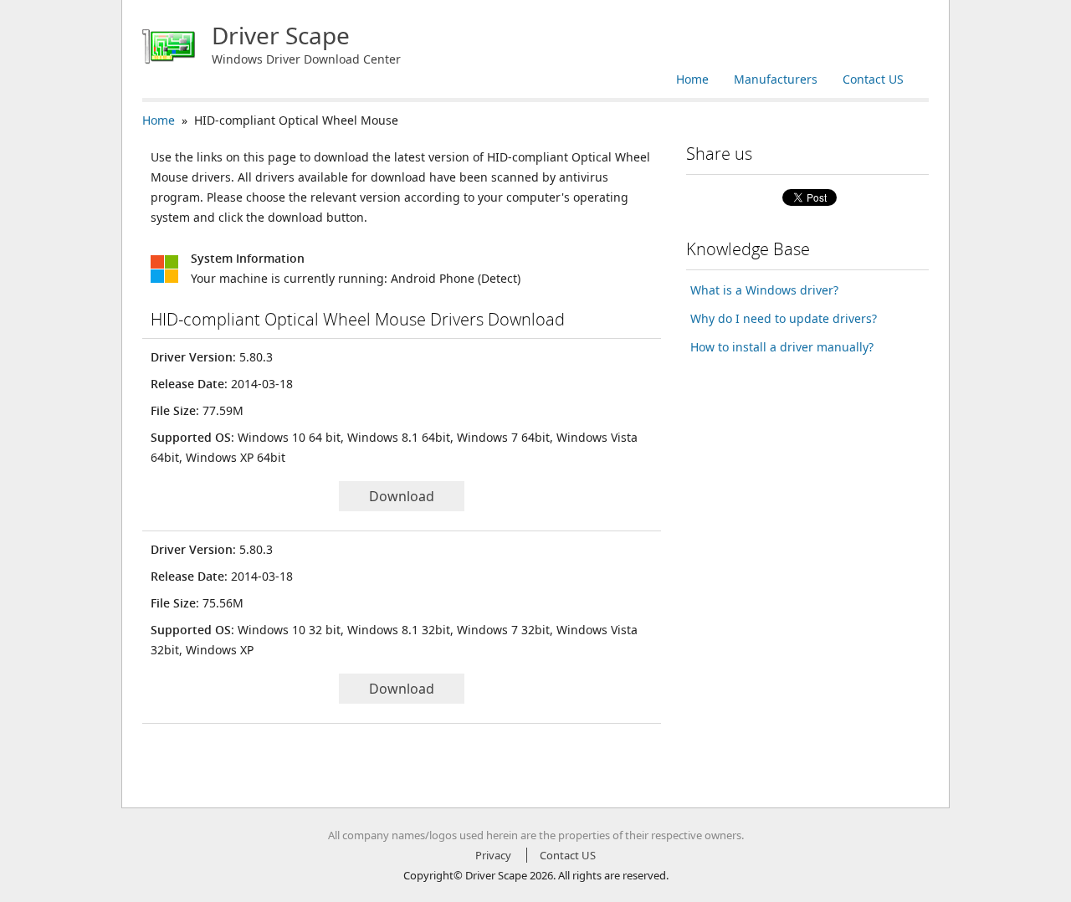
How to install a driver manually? (782, 347)
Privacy (493, 855)
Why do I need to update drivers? (783, 318)
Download (401, 496)
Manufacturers (775, 79)
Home (692, 79)
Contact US (873, 79)
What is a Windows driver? (764, 290)
